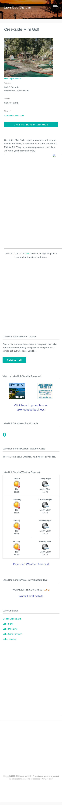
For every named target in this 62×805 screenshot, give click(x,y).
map (28, 253)
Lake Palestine (10, 629)
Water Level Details (31, 596)
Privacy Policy (47, 779)
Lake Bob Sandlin (17, 7)
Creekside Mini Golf (14, 115)
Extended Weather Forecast (31, 564)
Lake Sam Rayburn (12, 634)
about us (47, 776)
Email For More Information (31, 125)
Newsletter (14, 360)
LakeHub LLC (25, 776)
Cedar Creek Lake (12, 618)
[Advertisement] (31, 296)
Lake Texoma (9, 639)
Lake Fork (8, 624)
